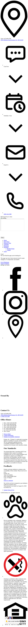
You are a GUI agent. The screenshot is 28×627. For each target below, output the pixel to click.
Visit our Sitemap (5, 263)
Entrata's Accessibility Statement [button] (12, 436)
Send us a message (8, 480)
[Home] (9, 236)
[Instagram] (15, 314)
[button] (15, 517)
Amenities (6, 244)
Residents (6, 247)
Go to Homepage (5, 262)
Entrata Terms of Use (9, 490)
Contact (9, 250)
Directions (6, 246)
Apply (5, 251)
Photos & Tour (7, 243)
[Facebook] (15, 290)
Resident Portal (10, 248)
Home (5, 240)
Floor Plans (6, 241)
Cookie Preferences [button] (8, 435)
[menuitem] (15, 240)
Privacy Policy (7, 434)
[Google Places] (15, 338)
